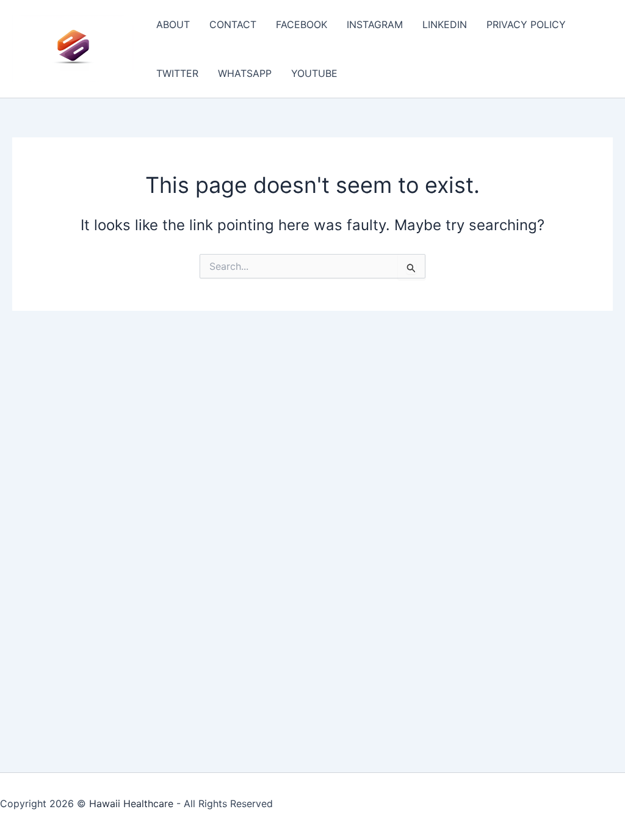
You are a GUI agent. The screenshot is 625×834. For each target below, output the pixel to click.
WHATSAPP (245, 73)
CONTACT (232, 24)
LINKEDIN (444, 24)
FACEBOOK (301, 24)
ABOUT (173, 24)
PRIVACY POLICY (526, 24)
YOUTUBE (314, 73)
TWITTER (177, 73)
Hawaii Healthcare (131, 803)
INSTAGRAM (375, 24)
